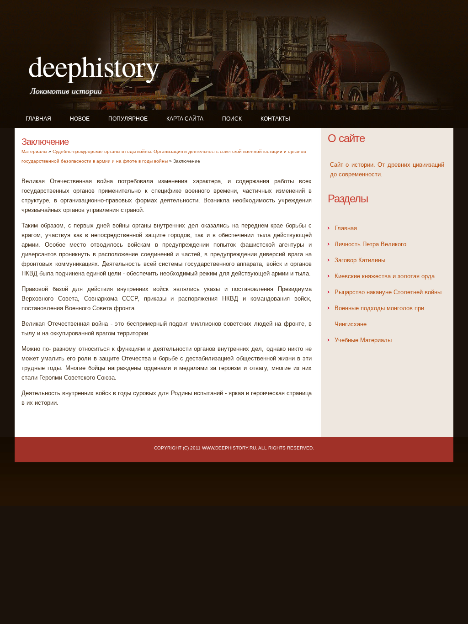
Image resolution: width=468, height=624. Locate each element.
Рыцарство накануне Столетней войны (388, 292)
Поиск (232, 119)
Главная (38, 119)
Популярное (128, 119)
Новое (80, 119)
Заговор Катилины (360, 260)
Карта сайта (184, 119)
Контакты (275, 119)
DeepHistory (94, 65)
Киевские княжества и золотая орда (385, 276)
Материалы (34, 151)
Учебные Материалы (363, 340)
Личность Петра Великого (370, 244)
